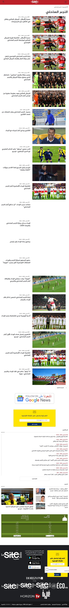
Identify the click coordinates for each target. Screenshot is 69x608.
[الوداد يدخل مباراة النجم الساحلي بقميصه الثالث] (49, 228)
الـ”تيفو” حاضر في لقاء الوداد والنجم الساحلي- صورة (17, 372)
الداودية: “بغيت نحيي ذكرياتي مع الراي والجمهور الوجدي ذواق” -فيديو (58, 497)
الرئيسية (64, 7)
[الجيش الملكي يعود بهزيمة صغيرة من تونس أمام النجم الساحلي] (49, 98)
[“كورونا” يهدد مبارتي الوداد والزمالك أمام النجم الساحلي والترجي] (49, 284)
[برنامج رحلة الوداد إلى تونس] (49, 247)
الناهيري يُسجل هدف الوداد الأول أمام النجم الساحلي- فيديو (17, 335)
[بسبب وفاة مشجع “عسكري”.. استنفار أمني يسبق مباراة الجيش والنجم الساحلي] (49, 80)
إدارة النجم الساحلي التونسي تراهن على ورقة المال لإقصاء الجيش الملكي (17, 57)
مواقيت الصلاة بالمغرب (45, 604)
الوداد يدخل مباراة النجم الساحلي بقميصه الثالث (18, 224)
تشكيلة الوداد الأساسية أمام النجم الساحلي (17, 187)
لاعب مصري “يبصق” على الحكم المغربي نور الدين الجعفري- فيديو (16, 150)
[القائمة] (65, 3)
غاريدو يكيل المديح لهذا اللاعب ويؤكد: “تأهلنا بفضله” (16, 168)
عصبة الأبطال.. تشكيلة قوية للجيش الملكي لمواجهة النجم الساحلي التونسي (17, 40)
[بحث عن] (3, 3)
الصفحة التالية (60, 388)
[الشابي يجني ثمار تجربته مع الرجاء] (49, 135)
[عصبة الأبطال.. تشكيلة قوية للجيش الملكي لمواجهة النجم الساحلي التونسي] (49, 43)
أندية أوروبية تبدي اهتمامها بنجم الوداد (15, 316)
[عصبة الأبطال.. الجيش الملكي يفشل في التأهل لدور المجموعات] (49, 24)
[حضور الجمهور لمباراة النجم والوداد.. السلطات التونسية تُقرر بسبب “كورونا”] (49, 265)
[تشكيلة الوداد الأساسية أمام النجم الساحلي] (49, 191)
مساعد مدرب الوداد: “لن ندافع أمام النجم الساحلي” (15, 205)
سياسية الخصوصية (56, 604)
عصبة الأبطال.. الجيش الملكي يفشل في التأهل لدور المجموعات (17, 20)
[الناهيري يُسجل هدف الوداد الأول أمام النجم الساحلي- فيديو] (49, 339)
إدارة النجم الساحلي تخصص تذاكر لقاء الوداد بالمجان (16, 298)
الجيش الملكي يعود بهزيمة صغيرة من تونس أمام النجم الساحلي (16, 94)
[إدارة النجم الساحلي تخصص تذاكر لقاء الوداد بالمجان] (49, 302)
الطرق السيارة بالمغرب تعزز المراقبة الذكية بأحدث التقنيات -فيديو (19, 507)
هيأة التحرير (64, 604)
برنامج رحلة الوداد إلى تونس (20, 241)
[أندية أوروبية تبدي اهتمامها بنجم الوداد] (49, 321)
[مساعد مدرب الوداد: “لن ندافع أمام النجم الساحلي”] (49, 210)
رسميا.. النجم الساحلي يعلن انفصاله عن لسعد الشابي (16, 113)
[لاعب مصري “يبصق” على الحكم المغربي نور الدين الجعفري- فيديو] (49, 154)
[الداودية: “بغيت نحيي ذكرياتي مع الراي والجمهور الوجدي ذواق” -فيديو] (40, 499)
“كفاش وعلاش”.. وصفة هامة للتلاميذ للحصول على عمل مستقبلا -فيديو (58, 490)
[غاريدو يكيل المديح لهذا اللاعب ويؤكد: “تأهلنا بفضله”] (49, 173)
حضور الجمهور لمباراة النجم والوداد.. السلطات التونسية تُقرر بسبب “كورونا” (16, 261)
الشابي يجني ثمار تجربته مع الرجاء (18, 130)
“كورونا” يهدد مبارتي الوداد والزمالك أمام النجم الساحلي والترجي (17, 280)
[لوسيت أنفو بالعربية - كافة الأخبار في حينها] (34, 2)
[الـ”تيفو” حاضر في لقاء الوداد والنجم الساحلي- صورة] (49, 376)
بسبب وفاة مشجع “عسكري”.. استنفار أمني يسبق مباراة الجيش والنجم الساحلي (17, 77)
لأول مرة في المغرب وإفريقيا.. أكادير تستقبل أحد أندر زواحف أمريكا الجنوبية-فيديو (57, 505)
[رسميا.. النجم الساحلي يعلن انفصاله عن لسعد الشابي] (49, 117)
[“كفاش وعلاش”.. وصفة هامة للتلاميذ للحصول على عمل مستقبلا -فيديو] (40, 491)
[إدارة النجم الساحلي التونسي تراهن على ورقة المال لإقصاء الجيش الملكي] (49, 61)
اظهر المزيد (34, 479)
